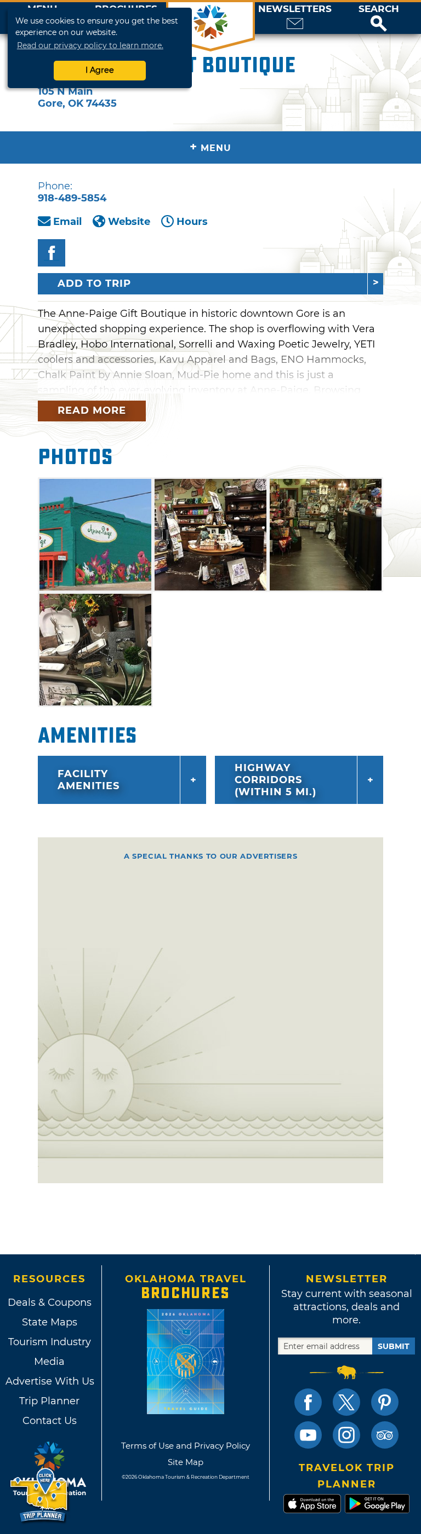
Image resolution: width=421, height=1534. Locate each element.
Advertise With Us (49, 1381)
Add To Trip (94, 283)
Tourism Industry (49, 1342)
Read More (92, 410)
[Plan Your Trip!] (39, 1495)
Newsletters (295, 9)
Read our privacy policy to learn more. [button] (90, 45)
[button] (379, 18)
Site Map (185, 1462)
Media (49, 1362)
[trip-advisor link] (385, 1435)
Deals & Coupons (50, 1302)
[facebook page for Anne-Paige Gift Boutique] (51, 253)
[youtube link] (308, 1435)
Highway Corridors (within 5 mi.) (275, 780)
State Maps (49, 1322)
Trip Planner (49, 1401)
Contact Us (49, 1421)
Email (67, 222)
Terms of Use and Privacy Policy (185, 1445)
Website (129, 222)
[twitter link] (346, 1402)
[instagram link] (346, 1435)
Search (379, 9)
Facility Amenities (89, 780)
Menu (210, 147)
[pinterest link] (385, 1402)
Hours (192, 222)
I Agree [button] (100, 70)
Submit (393, 1346)
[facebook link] (308, 1402)
